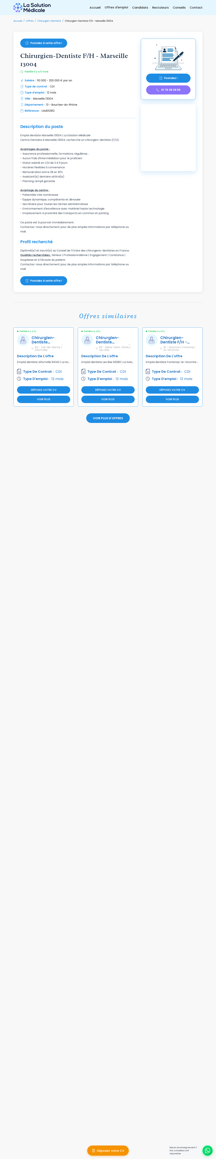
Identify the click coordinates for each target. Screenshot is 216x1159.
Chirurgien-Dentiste (49, 21)
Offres (30, 21)
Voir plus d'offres (108, 418)
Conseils (179, 7)
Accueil (95, 7)
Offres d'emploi (116, 7)
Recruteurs (160, 7)
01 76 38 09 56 (170, 90)
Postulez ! (171, 78)
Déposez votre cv (44, 390)
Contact (196, 7)
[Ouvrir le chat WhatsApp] (207, 1151)
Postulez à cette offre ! (46, 43)
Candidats (140, 7)
